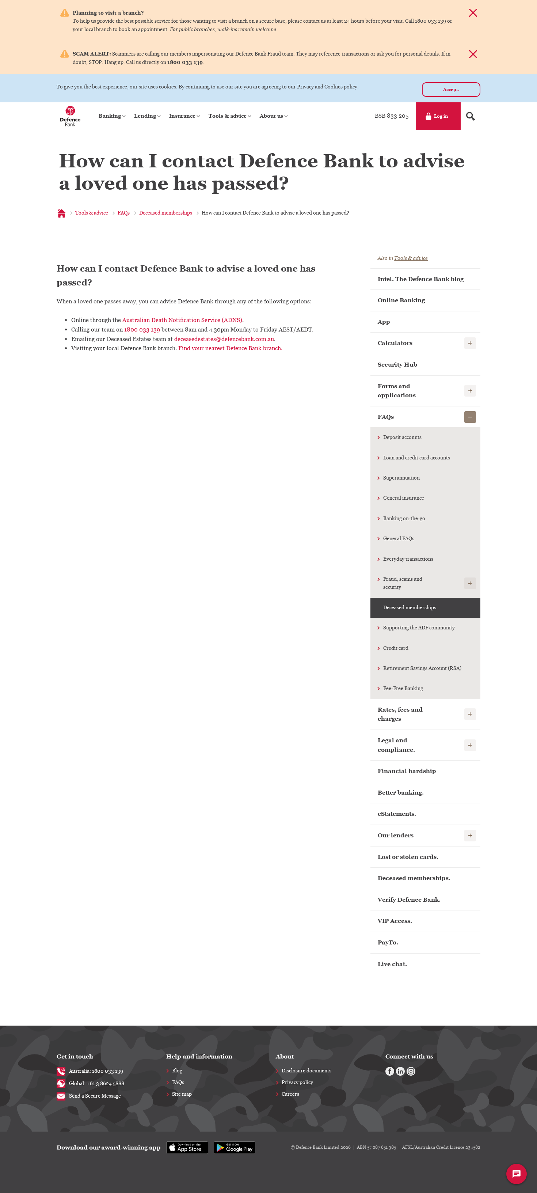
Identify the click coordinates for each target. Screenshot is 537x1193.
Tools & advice (411, 258)
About (285, 1056)
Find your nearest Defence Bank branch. (230, 348)
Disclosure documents (306, 1071)
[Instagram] (411, 1071)
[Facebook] (389, 1071)
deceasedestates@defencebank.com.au (224, 339)
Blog (177, 1071)
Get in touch (75, 1056)
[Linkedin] (400, 1071)
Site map (182, 1094)
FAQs (178, 1082)
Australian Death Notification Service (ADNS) (182, 320)
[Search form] (470, 116)
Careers (290, 1094)
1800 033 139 (142, 329)
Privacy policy (297, 1082)
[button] (112, 116)
